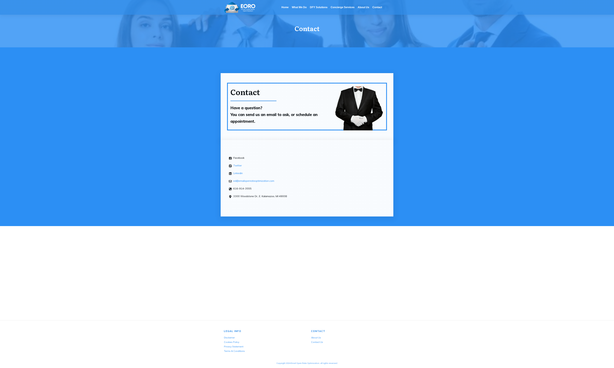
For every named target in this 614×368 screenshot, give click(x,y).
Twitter (237, 165)
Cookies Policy (231, 342)
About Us (316, 337)
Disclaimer (229, 337)
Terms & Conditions (234, 351)
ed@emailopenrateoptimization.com (253, 180)
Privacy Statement (233, 346)
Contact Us (317, 342)
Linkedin (238, 173)
